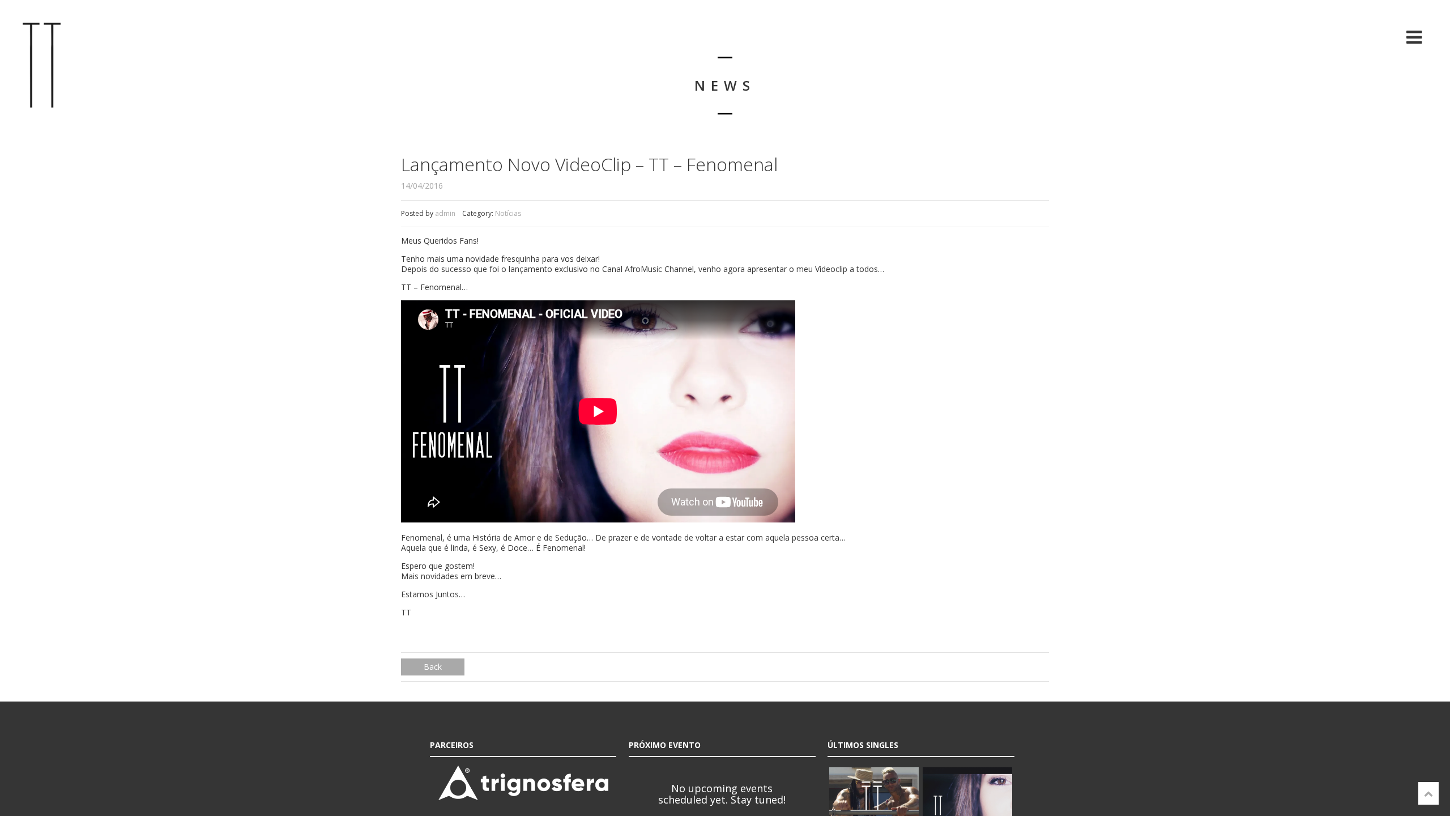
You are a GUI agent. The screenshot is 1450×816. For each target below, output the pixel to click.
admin (445, 213)
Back (433, 666)
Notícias (508, 213)
